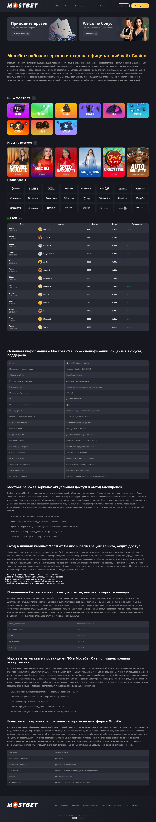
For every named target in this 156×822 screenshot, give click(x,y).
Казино (67, 6)
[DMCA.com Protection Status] (78, 819)
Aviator (92, 6)
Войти (123, 6)
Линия (48, 6)
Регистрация (140, 6)
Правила (64, 805)
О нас (55, 805)
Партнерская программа (111, 805)
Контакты (75, 805)
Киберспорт (104, 6)
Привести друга (19, 34)
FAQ (126, 805)
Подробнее (89, 34)
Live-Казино (80, 6)
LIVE (58, 6)
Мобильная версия (90, 805)
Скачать (135, 805)
